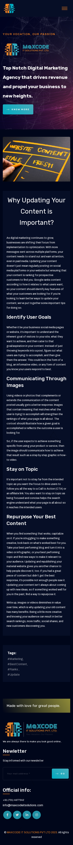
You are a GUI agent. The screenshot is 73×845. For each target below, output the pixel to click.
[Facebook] (7, 815)
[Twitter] (17, 815)
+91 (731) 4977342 (13, 800)
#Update (13, 674)
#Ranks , (13, 669)
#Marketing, (15, 658)
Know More (21, 109)
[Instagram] (36, 815)
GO (63, 773)
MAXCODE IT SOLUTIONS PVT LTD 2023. (32, 832)
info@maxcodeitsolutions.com (23, 805)
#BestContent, (17, 664)
